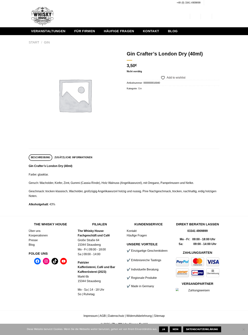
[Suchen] (184, 16)
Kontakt (151, 31)
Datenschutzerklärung (202, 329)
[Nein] (243, 330)
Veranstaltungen (48, 31)
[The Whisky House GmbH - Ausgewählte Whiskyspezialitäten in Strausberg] (85, 16)
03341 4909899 (197, 230)
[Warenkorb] (217, 16)
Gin (47, 42)
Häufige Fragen (119, 31)
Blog (173, 31)
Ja (163, 329)
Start (34, 42)
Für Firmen (84, 31)
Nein (175, 329)
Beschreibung (40, 157)
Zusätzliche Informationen (73, 157)
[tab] (40, 157)
